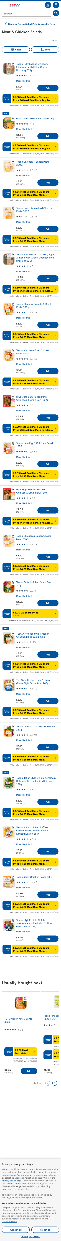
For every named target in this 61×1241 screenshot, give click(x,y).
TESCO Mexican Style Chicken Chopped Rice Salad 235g (32, 635)
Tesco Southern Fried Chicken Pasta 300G (33, 351)
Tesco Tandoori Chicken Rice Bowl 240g (35, 728)
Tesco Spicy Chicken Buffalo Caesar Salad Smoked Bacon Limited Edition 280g (32, 830)
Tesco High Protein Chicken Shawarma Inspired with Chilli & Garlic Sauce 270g (34, 923)
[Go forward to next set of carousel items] (54, 1083)
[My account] (48, 5)
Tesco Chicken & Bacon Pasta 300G (32, 163)
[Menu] (5, 5)
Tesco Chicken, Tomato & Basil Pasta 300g (33, 305)
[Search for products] (56, 13)
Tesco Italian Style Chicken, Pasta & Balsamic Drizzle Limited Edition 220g (36, 781)
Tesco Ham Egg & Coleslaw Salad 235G (34, 444)
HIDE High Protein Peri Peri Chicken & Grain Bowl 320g (31, 491)
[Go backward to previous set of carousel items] (47, 1083)
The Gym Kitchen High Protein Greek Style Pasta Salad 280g (33, 681)
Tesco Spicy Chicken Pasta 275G (34, 877)
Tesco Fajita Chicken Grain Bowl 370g (34, 583)
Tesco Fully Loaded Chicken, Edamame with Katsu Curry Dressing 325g (32, 67)
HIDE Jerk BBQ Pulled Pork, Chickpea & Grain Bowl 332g (32, 398)
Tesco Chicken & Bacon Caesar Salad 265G (33, 537)
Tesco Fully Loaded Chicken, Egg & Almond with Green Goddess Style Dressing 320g (35, 257)
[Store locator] (56, 5)
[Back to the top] (32, 970)
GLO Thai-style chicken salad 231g (35, 118)
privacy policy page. (12, 1180)
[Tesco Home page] (14, 5)
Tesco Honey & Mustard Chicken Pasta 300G (34, 209)
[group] (21, 1034)
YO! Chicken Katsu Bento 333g (18, 1020)
